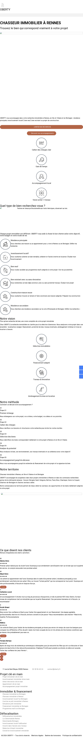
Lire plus (3, 587)
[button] (41, 15)
